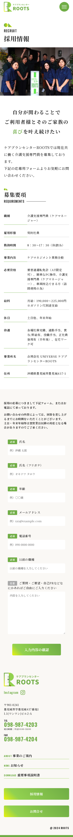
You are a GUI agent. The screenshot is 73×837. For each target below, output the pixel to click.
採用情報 (36, 794)
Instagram (11, 692)
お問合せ (36, 811)
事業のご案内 (18, 756)
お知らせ (14, 765)
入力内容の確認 (36, 649)
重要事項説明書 (22, 775)
